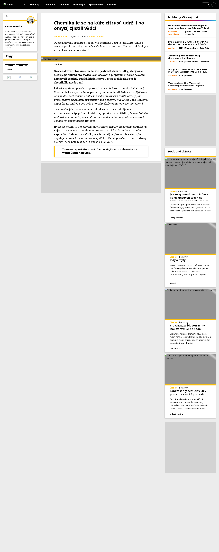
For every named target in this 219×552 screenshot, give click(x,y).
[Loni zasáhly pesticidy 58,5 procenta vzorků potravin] (190, 386)
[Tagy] (192, 217)
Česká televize (13, 26)
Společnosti (96, 4)
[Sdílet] (205, 217)
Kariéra (111, 4)
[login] (213, 4)
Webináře (64, 4)
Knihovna (49, 4)
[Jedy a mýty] (190, 255)
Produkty (79, 4)
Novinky (35, 4)
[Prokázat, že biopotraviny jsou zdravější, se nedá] (190, 320)
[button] (9, 77)
